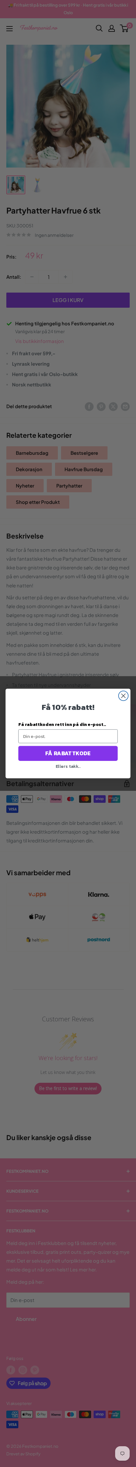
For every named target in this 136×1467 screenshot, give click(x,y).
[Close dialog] (123, 696)
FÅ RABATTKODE (67, 753)
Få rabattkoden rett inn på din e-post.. (62, 724)
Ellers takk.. (68, 766)
